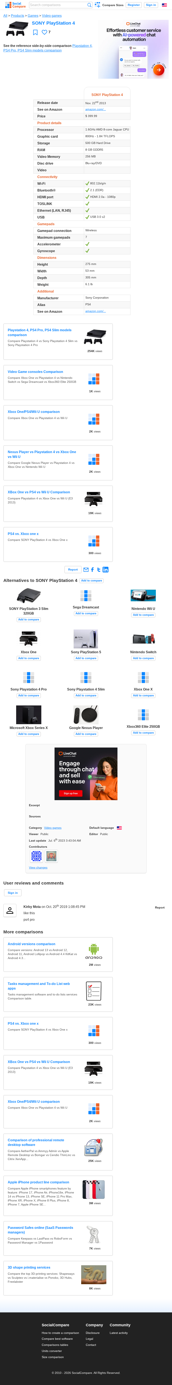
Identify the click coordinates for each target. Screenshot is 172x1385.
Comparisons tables (55, 1344)
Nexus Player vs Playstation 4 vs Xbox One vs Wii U (42, 454)
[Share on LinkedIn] (105, 569)
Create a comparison (97, 5)
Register (134, 5)
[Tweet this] (99, 569)
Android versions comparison (31, 944)
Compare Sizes (113, 5)
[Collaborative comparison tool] (15, 5)
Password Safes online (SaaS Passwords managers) (40, 1230)
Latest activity (119, 1332)
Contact (91, 1344)
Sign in (151, 5)
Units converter (52, 1351)
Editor (93, 834)
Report (73, 569)
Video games (52, 15)
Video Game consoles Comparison (35, 372)
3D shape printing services (29, 1267)
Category (35, 827)
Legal (89, 1338)
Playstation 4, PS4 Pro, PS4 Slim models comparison (40, 332)
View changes (38, 867)
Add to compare (91, 580)
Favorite (35, 32)
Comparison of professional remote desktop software (36, 1142)
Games (33, 15)
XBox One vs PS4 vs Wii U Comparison (39, 492)
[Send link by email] (86, 569)
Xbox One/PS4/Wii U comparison (34, 412)
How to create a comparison (60, 1332)
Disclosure (93, 1332)
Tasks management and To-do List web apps (39, 986)
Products (17, 15)
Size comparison (53, 1357)
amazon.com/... (95, 109)
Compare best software (57, 1338)
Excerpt (34, 805)
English (164, 5)
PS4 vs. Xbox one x (23, 534)
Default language (101, 827)
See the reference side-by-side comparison (37, 46)
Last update (37, 840)
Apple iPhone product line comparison (38, 1182)
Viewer (33, 834)
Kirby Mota (32, 907)
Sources (35, 816)
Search (89, 5)
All (5, 15)
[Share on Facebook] (92, 569)
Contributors (38, 846)
